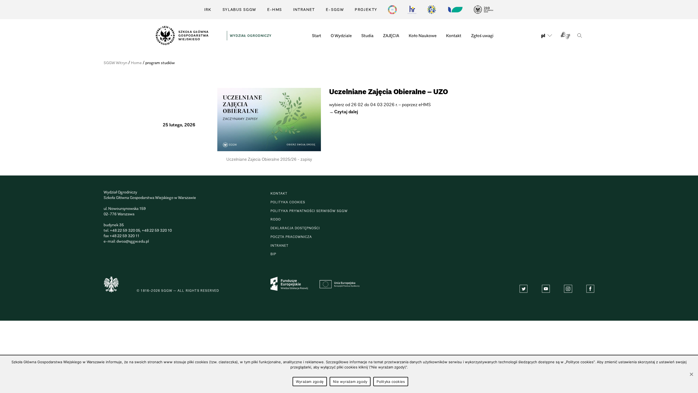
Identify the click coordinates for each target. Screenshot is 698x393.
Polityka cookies (287, 202)
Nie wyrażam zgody (350, 381)
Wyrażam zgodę (310, 381)
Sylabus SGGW (239, 9)
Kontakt (453, 35)
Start (316, 35)
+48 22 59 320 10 (157, 230)
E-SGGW (335, 9)
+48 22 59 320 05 (125, 230)
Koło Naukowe (423, 35)
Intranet (304, 9)
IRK (208, 9)
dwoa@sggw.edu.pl (132, 241)
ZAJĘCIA (391, 35)
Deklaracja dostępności (295, 228)
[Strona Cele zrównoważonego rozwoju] (392, 9)
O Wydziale (341, 35)
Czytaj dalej (346, 111)
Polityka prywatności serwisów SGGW (309, 211)
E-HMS (274, 9)
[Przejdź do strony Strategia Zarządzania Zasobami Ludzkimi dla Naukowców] (412, 9)
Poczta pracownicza (291, 237)
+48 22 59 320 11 (124, 235)
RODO (275, 219)
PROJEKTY (366, 9)
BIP (273, 254)
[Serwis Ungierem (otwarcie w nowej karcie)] (455, 9)
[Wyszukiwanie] (579, 35)
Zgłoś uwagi (482, 35)
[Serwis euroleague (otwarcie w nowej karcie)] (431, 9)
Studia (367, 35)
